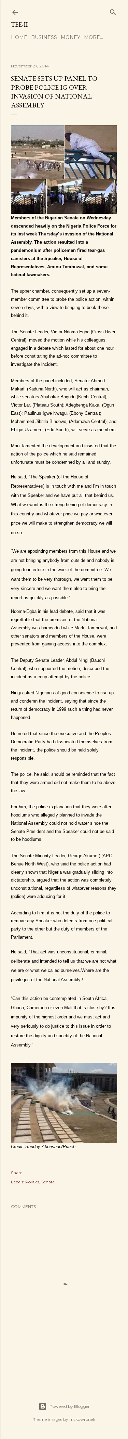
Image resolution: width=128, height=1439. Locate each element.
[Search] (113, 10)
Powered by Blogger (69, 1406)
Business (44, 37)
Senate (48, 1181)
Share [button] (16, 1172)
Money (70, 37)
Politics (32, 1181)
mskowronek (82, 1419)
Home (19, 37)
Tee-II (19, 24)
